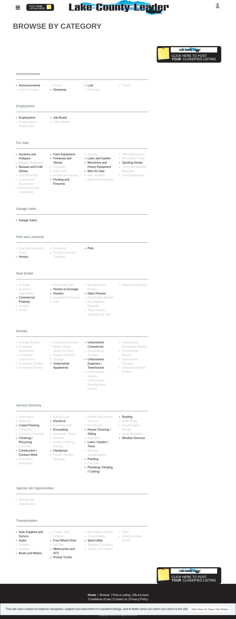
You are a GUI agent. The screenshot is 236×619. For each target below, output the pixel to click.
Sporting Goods (132, 162)
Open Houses (97, 293)
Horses (23, 256)
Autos (22, 540)
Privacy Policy (138, 599)
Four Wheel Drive (64, 540)
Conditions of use (99, 599)
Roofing (127, 416)
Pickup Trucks (62, 557)
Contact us (120, 599)
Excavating (60, 429)
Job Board (60, 117)
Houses (58, 293)
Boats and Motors (30, 553)
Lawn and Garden (99, 158)
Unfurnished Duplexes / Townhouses (96, 363)
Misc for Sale (96, 171)
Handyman (60, 450)
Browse (105, 595)
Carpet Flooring (29, 425)
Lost (90, 85)
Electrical (59, 421)
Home (92, 595)
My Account (140, 595)
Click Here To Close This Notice (210, 609)
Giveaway (59, 89)
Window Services (133, 438)
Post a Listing (121, 595)
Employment (27, 117)
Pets (90, 248)
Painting (93, 459)
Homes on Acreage (65, 289)
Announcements (29, 85)
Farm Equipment (64, 154)
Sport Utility (95, 540)
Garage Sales (28, 220)
